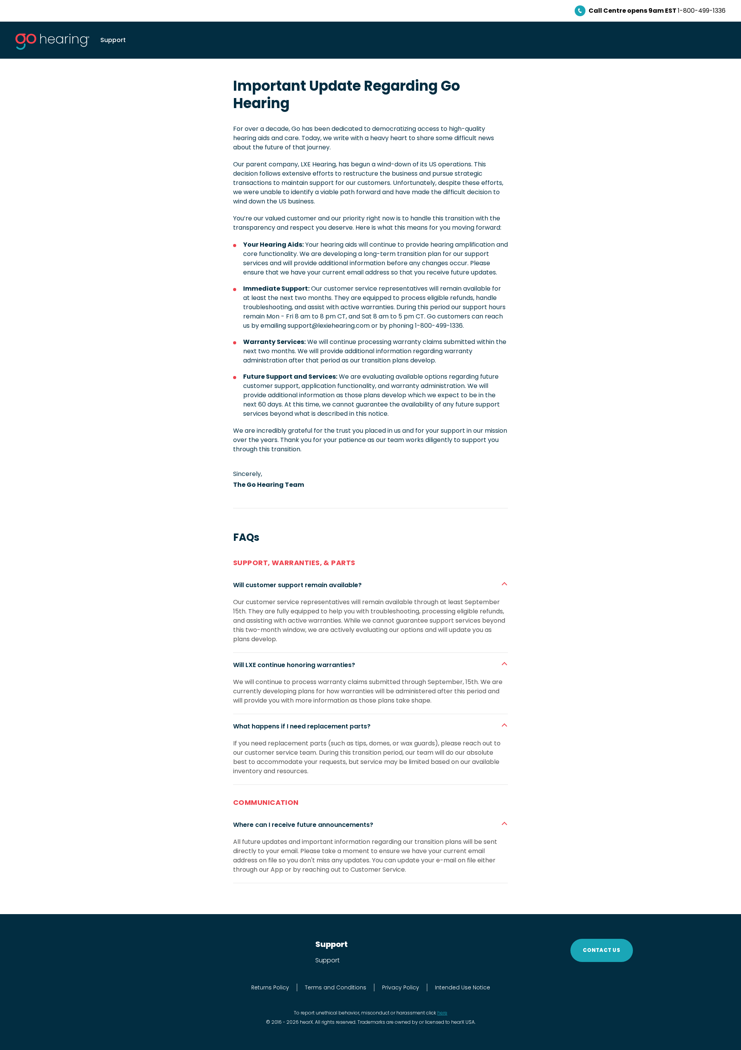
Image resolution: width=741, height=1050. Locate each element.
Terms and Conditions (335, 987)
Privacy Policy (400, 987)
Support (113, 40)
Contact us (602, 950)
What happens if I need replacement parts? (301, 726)
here (442, 1012)
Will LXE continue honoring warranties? (294, 664)
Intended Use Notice (462, 987)
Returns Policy (270, 987)
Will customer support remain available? (297, 585)
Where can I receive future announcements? (303, 824)
